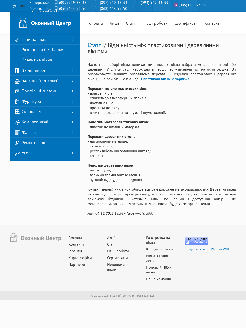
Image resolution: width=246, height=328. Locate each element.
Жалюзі (29, 132)
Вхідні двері (33, 70)
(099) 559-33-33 (72, 2)
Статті (131, 23)
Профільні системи (40, 91)
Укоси (27, 153)
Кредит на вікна (37, 60)
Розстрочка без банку (42, 49)
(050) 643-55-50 (72, 8)
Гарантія (75, 251)
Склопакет (32, 111)
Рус (13, 6)
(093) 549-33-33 (154, 2)
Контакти (213, 23)
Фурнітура (31, 101)
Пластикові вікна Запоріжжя (165, 78)
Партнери (76, 264)
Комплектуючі (35, 122)
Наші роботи (155, 23)
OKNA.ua (200, 242)
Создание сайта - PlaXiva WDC (207, 249)
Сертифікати (186, 23)
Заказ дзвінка (43, 11)
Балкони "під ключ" (40, 80)
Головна (95, 23)
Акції (114, 23)
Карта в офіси (80, 257)
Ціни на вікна (35, 39)
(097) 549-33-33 (113, 2)
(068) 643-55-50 (113, 8)
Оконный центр (196, 239)
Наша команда (158, 278)
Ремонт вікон (34, 142)
